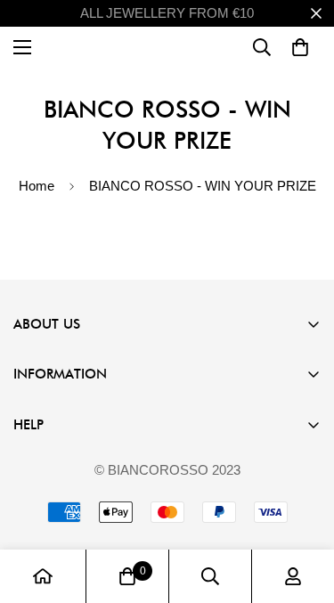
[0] (127, 576)
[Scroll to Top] (302, 508)
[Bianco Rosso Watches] (167, 47)
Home (36, 185)
